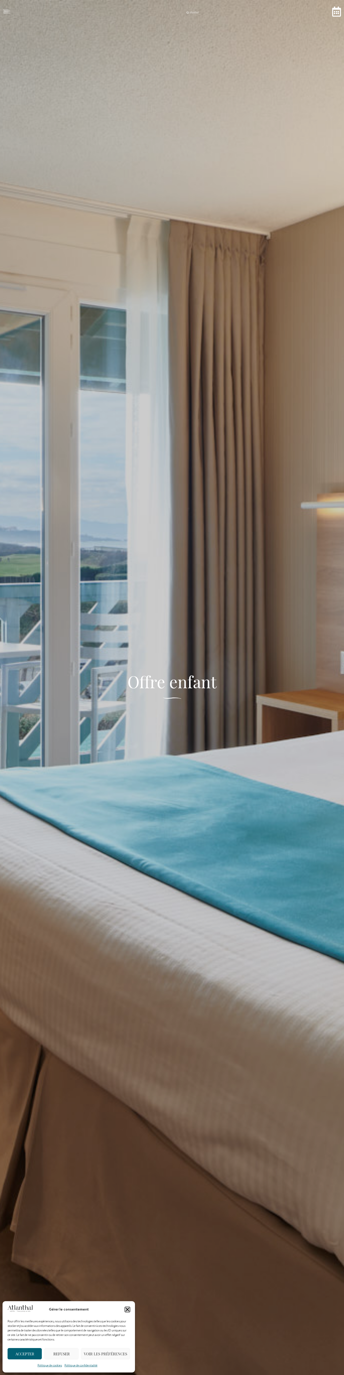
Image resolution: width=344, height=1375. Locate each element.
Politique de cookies (50, 1365)
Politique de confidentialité (80, 1365)
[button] (127, 1309)
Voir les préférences (105, 1353)
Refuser (61, 1353)
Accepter (24, 1353)
